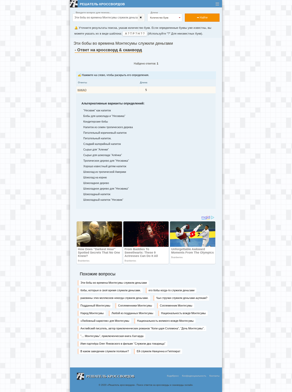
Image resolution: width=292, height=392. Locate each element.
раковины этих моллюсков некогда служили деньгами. (114, 298)
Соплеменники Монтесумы (135, 305)
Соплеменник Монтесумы (176, 305)
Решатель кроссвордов (102, 4)
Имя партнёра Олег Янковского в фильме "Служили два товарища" (122, 343)
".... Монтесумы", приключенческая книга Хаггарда (111, 336)
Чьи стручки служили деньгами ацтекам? (181, 298)
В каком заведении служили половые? (104, 351)
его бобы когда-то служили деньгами (171, 290)
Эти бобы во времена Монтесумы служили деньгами (113, 282)
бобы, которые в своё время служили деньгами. (110, 290)
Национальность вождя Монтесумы (183, 313)
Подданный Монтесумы (95, 305)
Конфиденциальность (194, 375)
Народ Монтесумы (92, 313)
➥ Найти (202, 17)
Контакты (214, 375)
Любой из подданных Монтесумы (132, 313)
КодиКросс (173, 375)
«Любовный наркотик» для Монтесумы (104, 320)
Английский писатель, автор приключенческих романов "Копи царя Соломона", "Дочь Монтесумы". (142, 328)
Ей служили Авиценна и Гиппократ (158, 351)
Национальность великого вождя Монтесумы (165, 320)
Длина (154, 13)
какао (82, 90)
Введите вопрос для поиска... (93, 13)
